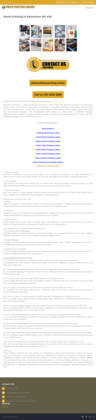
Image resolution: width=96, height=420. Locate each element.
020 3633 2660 (88, 2)
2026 (15, 416)
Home (3, 2)
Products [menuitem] (89, 8)
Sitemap (4, 407)
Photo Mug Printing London (48, 166)
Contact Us (10, 2)
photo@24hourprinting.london (69, 2)
